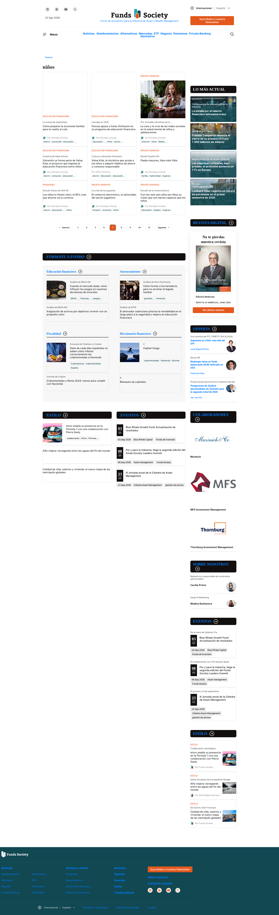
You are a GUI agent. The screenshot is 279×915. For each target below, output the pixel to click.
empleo (157, 210)
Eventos (129, 415)
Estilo (53, 415)
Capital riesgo (151, 348)
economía (57, 141)
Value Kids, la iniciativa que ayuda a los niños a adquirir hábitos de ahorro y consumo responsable (113, 163)
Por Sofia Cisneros (101, 171)
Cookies (151, 907)
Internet (145, 141)
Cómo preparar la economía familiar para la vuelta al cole (64, 128)
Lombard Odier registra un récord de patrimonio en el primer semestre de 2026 (213, 194)
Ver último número (213, 310)
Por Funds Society (204, 767)
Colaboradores (210, 415)
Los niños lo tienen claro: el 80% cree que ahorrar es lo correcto (64, 196)
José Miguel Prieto (199, 349)
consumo (56, 176)
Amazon (97, 210)
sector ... (118, 141)
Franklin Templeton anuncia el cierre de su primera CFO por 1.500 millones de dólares (211, 139)
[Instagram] (56, 9)
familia (144, 176)
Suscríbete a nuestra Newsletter (212, 20)
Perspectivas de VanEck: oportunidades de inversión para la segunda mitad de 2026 (207, 388)
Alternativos (128, 33)
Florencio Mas (197, 373)
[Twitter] (75, 9)
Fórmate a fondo (65, 257)
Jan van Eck (196, 397)
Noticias (7, 868)
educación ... (69, 141)
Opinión (201, 329)
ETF (156, 33)
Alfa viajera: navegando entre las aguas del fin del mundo (76, 450)
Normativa (147, 36)
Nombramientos (108, 33)
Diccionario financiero (135, 333)
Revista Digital (210, 223)
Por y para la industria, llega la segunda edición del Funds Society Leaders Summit (155, 451)
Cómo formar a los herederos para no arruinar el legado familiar (160, 289)
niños (109, 141)
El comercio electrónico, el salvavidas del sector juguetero (114, 196)
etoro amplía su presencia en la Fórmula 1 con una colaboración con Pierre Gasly (87, 429)
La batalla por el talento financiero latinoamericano (209, 112)
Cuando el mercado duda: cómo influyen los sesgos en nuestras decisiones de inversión (88, 289)
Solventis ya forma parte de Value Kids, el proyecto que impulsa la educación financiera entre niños (63, 163)
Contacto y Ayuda (160, 883)
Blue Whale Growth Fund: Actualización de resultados (216, 639)
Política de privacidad (128, 907)
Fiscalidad (53, 333)
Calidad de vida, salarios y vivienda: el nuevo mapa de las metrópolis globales (206, 814)
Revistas (120, 868)
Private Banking (200, 33)
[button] (212, 8)
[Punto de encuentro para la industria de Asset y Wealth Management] (139, 16)
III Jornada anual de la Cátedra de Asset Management (217, 698)
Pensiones (180, 33)
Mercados (145, 33)
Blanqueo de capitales (133, 381)
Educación (106, 176)
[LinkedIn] (47, 9)
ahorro (47, 141)
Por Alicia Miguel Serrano (207, 795)
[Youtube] (65, 9)
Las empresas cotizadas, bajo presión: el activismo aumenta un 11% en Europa (213, 166)
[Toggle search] (232, 33)
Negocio (166, 33)
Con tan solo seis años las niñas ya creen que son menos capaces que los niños (163, 197)
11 (149, 227)
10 (139, 227)
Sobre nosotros (210, 564)
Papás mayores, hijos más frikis (159, 160)
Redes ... (162, 141)
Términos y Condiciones (96, 907)
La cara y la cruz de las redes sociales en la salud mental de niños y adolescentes (163, 129)
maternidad (155, 176)
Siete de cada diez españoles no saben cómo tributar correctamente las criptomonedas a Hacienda (89, 353)
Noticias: (89, 33)
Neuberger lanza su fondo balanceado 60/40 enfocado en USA (206, 364)
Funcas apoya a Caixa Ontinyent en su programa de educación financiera (113, 128)
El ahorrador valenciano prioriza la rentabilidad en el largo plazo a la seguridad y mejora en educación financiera (150, 314)
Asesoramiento (130, 271)
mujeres (166, 176)
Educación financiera (61, 271)
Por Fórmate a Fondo (57, 137)
